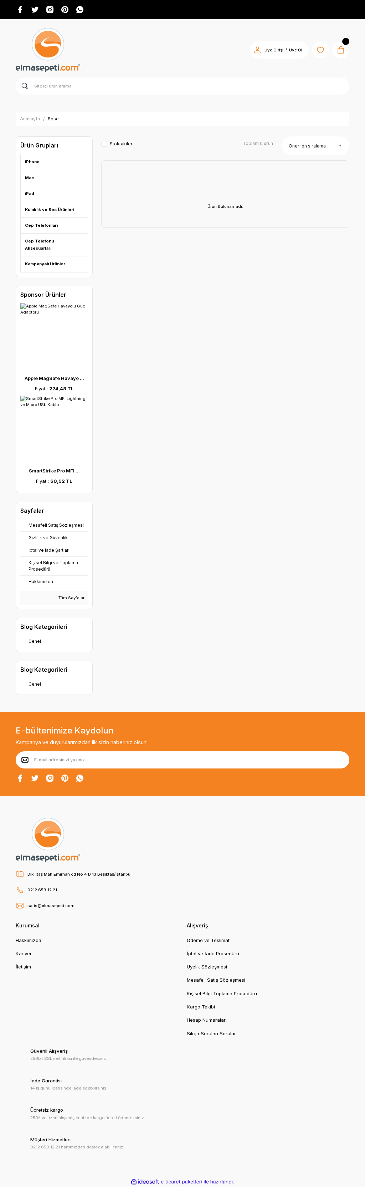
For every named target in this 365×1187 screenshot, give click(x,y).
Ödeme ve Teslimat (208, 940)
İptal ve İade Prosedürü (213, 953)
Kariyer (24, 953)
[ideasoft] (145, 1182)
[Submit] (25, 759)
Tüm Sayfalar (70, 597)
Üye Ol (295, 49)
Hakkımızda (28, 940)
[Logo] (48, 50)
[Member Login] (257, 50)
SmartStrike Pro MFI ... (54, 471)
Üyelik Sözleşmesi (207, 967)
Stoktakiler (121, 143)
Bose (53, 118)
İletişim (23, 967)
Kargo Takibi (201, 1007)
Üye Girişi (273, 49)
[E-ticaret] (181, 1182)
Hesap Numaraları (207, 1020)
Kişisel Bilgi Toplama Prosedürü (222, 993)
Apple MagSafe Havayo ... (54, 378)
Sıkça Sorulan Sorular (211, 1033)
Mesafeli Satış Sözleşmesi (217, 980)
